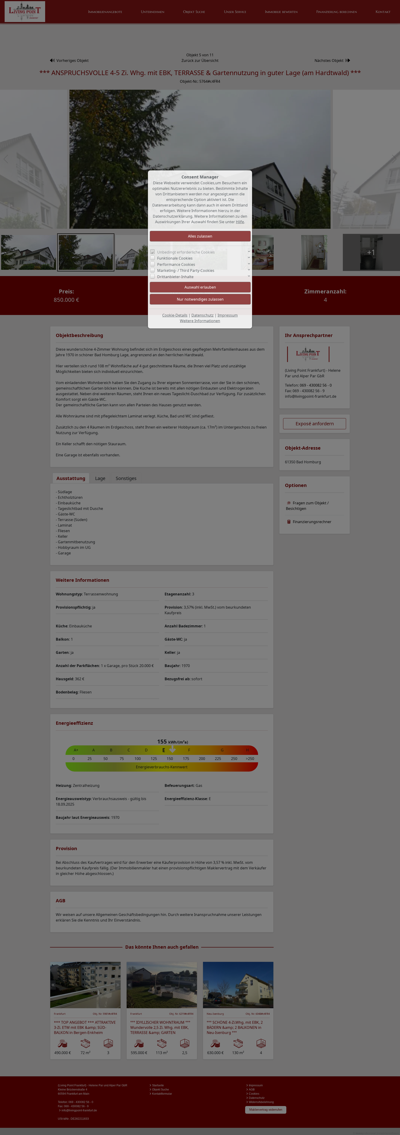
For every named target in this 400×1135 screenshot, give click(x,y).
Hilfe (240, 221)
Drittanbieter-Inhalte (175, 276)
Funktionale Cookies (175, 258)
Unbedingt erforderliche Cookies (186, 252)
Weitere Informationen (200, 320)
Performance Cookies (176, 264)
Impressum (228, 315)
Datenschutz (202, 315)
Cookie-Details (175, 315)
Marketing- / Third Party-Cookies (185, 270)
